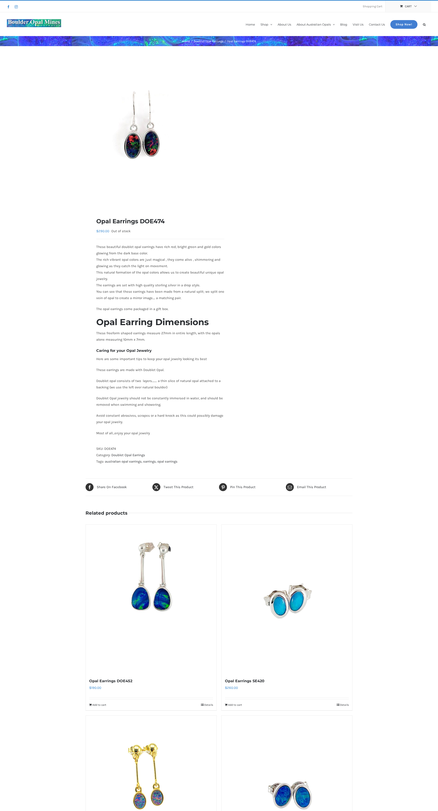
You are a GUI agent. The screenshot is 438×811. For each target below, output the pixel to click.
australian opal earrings (123, 461)
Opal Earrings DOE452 (110, 681)
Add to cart (99, 704)
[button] (424, 24)
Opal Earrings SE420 (244, 681)
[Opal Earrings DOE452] (151, 599)
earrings (149, 461)
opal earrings (167, 461)
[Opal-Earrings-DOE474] (150, 132)
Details (208, 704)
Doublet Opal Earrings (128, 455)
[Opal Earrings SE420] (287, 599)
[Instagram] (16, 6)
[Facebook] (8, 6)
